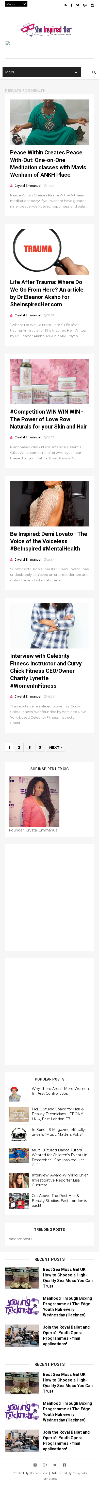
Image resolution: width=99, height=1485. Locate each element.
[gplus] (85, 5)
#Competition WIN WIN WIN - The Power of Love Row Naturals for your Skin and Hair (48, 419)
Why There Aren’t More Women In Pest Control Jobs (60, 1091)
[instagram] (92, 5)
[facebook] (71, 5)
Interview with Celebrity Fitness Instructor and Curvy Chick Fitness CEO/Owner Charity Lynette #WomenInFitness (46, 671)
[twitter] (77, 5)
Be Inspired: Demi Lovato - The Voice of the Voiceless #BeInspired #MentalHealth (48, 541)
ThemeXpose (38, 1473)
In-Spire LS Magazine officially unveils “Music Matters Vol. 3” (58, 1132)
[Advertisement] (49, 897)
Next (55, 747)
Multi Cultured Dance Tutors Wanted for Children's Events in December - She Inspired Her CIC (59, 1157)
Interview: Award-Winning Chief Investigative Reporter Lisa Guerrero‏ (60, 1180)
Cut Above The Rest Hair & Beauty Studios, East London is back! (59, 1200)
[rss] (65, 5)
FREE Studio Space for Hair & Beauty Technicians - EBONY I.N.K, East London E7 (58, 1114)
